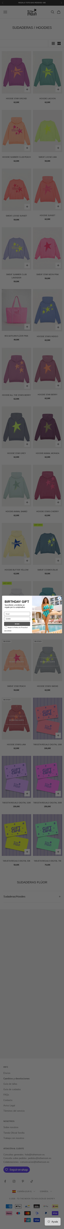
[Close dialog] (59, 598)
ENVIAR (17, 624)
